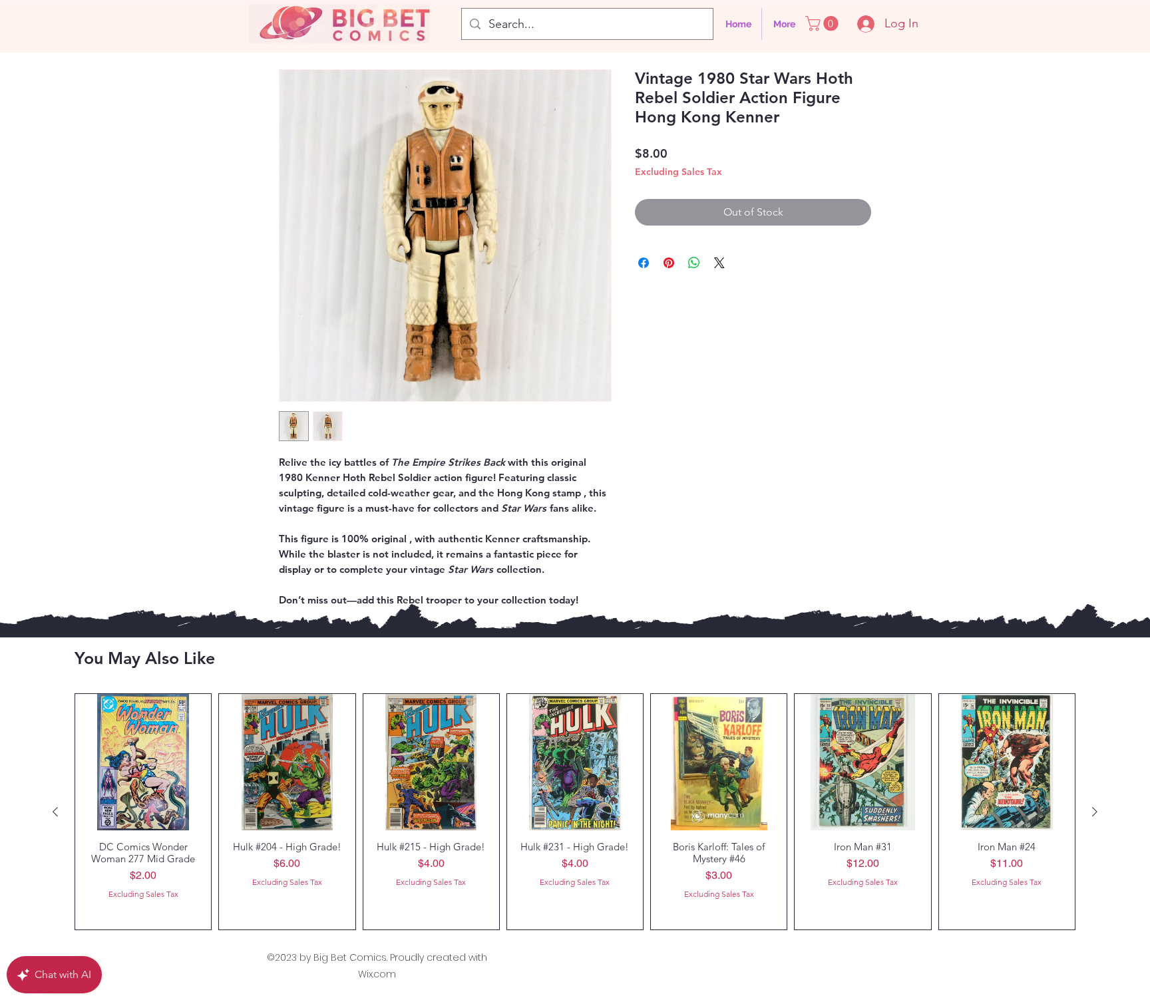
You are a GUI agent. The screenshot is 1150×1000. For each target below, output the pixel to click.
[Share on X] (719, 284)
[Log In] (860, 24)
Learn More (842, 192)
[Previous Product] (55, 812)
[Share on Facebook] (644, 284)
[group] (575, 811)
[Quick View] (143, 762)
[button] (823, 23)
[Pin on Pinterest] (669, 284)
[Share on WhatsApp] (694, 284)
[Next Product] (1095, 812)
